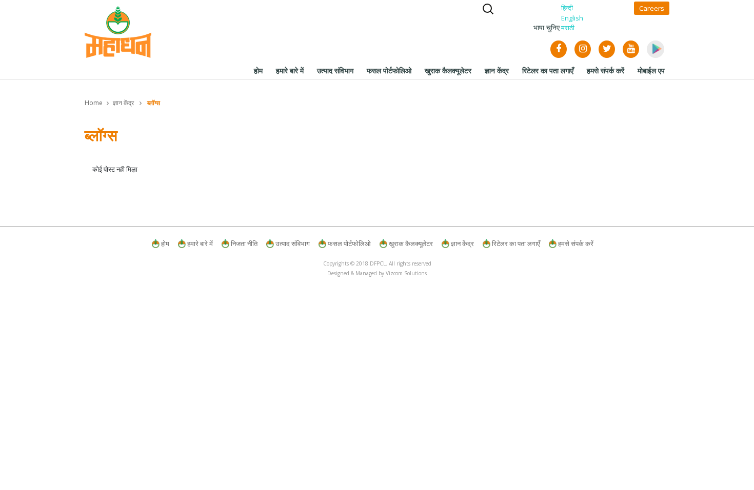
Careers (651, 8)
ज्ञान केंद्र (123, 102)
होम (165, 243)
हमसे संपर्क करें (575, 243)
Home (94, 102)
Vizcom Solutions (406, 273)
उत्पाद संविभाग (292, 243)
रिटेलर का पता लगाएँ (516, 243)
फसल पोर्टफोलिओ (349, 243)
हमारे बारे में (200, 243)
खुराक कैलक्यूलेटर (411, 243)
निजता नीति (244, 243)
